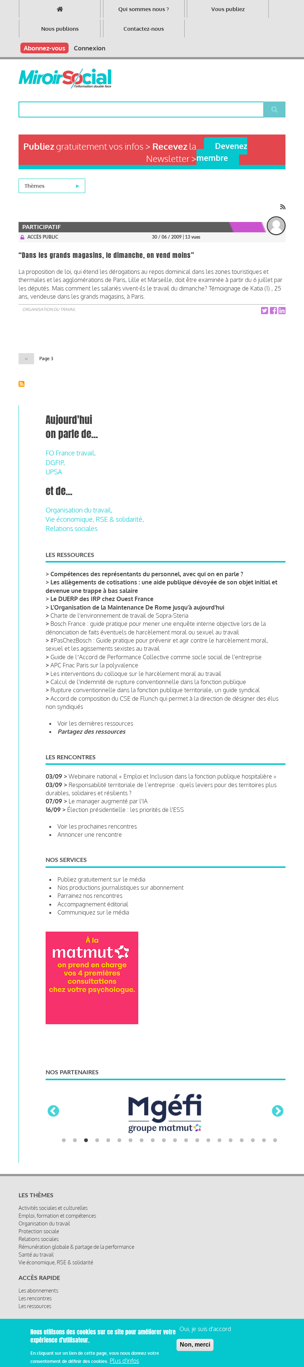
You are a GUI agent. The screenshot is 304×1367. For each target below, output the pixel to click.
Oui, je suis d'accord (205, 1329)
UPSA (54, 472)
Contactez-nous (143, 28)
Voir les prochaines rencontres (97, 826)
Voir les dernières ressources (95, 723)
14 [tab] (208, 1140)
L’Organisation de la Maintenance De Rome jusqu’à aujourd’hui (137, 607)
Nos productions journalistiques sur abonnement (120, 887)
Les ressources (35, 1306)
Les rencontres (35, 1298)
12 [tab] (186, 1140)
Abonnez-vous (44, 48)
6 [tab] (119, 1140)
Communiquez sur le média (93, 912)
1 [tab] (63, 1140)
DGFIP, (55, 462)
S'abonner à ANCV (21, 384)
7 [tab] (130, 1140)
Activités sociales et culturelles (53, 1208)
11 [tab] (175, 1140)
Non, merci (195, 1344)
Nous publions (60, 28)
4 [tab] (97, 1140)
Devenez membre (221, 151)
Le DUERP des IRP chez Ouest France (101, 599)
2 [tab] (75, 1140)
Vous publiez (228, 9)
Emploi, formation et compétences (57, 1215)
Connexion (89, 48)
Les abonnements (38, 1290)
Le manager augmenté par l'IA (108, 801)
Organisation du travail (48, 309)
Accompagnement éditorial (92, 904)
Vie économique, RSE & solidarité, (95, 519)
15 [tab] (219, 1140)
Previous (53, 1111)
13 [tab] (197, 1140)
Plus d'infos (124, 1360)
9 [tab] (152, 1140)
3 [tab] (86, 1140)
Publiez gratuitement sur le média (101, 879)
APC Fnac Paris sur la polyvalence (94, 665)
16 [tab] (230, 1140)
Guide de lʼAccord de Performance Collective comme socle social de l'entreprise (156, 657)
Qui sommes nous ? (143, 9)
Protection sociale (39, 1231)
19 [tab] (264, 1140)
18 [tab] (253, 1140)
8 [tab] (141, 1140)
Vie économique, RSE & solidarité (56, 1262)
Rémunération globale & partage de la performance (76, 1247)
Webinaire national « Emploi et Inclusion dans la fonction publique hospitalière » (172, 776)
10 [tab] (164, 1140)
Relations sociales (72, 528)
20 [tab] (275, 1140)
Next (277, 1111)
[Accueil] (65, 79)
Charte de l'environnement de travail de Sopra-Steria (119, 615)
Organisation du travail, (79, 510)
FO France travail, (71, 453)
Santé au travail (36, 1254)
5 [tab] (108, 1140)
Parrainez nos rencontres (89, 895)
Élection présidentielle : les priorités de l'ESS (125, 809)
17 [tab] (241, 1140)
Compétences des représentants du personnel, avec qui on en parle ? (146, 574)
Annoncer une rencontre (89, 834)
